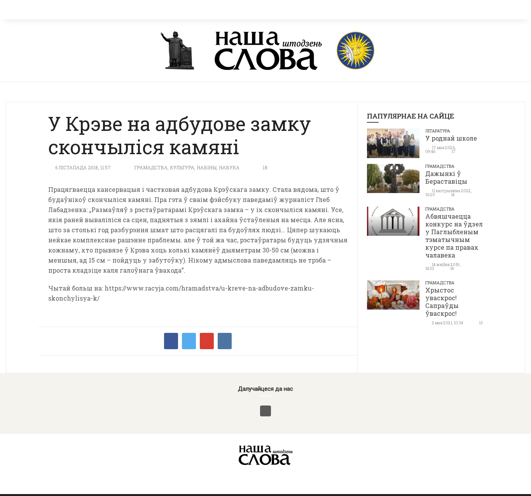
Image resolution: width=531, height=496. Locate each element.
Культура (182, 167)
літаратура (437, 131)
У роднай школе (451, 138)
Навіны (207, 167)
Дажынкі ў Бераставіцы (446, 177)
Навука (229, 167)
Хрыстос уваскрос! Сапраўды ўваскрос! (442, 301)
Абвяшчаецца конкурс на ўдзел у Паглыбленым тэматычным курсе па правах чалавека (454, 235)
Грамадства (151, 167)
